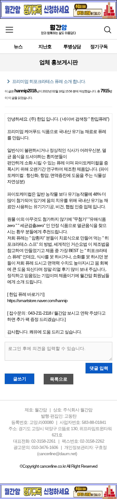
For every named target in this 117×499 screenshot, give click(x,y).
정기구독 (99, 46)
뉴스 (18, 46)
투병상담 (72, 46)
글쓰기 (19, 378)
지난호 (44, 46)
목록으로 (58, 379)
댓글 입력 (99, 368)
